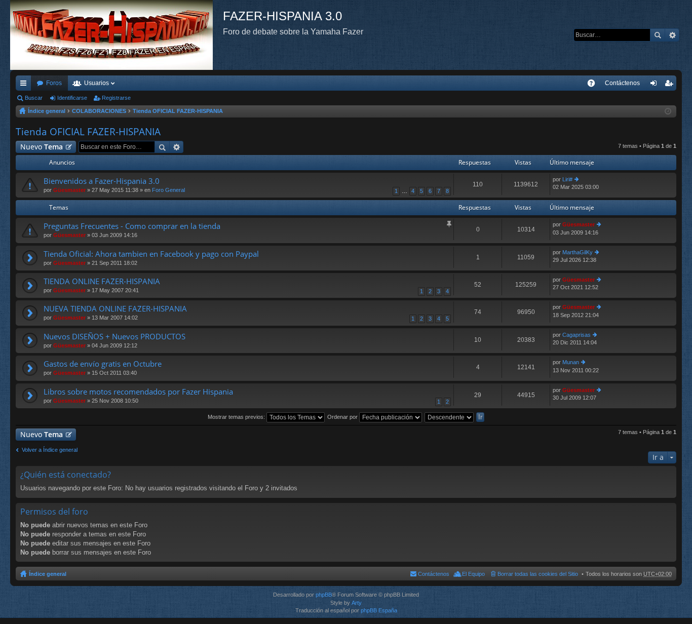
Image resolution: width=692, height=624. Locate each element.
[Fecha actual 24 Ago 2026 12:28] (668, 111)
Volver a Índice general (50, 450)
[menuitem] (622, 83)
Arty (357, 603)
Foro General (168, 190)
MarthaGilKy (577, 252)
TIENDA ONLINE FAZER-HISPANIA (102, 281)
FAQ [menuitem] (594, 85)
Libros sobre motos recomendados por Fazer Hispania (138, 392)
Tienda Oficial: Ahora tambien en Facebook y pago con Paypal (151, 254)
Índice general (46, 111)
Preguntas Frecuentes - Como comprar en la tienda (132, 226)
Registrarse (116, 98)
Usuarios (96, 83)
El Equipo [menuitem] (473, 574)
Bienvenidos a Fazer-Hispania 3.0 (102, 181)
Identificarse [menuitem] (655, 85)
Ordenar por (343, 417)
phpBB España (379, 610)
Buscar (657, 35)
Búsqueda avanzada (672, 35)
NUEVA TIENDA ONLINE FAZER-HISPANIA (115, 309)
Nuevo (41, 146)
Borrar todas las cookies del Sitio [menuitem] (537, 574)
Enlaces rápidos (25, 85)
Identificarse (72, 98)
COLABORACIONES (99, 111)
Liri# (567, 179)
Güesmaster (69, 190)
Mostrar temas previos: (237, 417)
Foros (54, 83)
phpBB (324, 595)
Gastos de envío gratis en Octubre (103, 364)
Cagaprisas (576, 335)
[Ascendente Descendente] (450, 417)
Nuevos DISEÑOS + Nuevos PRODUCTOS (114, 336)
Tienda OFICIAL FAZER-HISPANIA (178, 111)
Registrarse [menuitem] (670, 85)
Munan (570, 362)
